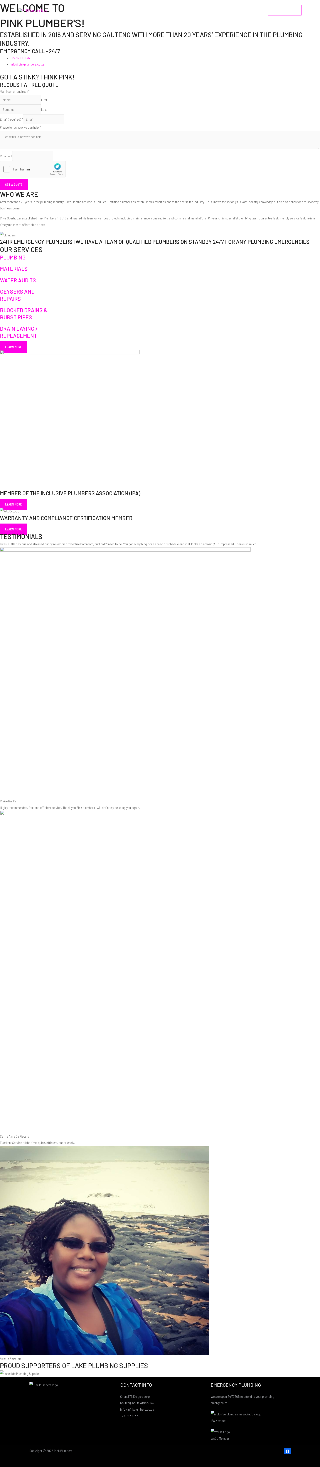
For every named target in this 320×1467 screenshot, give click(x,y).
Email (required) (11, 119)
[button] (284, 10)
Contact (254, 10)
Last (44, 109)
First (44, 100)
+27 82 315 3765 (130, 1416)
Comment (6, 156)
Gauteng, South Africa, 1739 (137, 1403)
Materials (14, 268)
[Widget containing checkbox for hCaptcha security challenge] (33, 169)
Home (199, 10)
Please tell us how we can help (20, 127)
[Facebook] (287, 1451)
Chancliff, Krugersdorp (135, 1396)
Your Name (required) (15, 91)
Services (234, 10)
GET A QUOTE (14, 184)
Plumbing (13, 257)
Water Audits (18, 280)
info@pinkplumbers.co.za (137, 1409)
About (216, 10)
